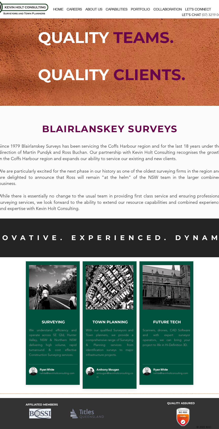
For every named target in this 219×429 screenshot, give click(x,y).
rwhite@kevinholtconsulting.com (57, 373)
